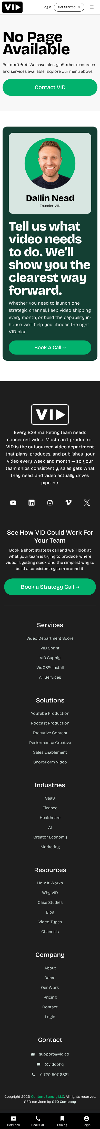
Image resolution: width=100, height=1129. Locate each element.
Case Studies (50, 902)
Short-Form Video (50, 762)
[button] (92, 7)
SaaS (50, 798)
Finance (50, 807)
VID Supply (50, 657)
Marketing (50, 846)
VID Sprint (50, 648)
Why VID (50, 892)
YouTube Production (50, 713)
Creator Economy (50, 837)
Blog (50, 912)
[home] (12, 7)
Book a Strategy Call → (50, 587)
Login (47, 7)
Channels (50, 931)
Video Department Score (50, 638)
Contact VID (50, 87)
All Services (50, 677)
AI (50, 827)
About (50, 968)
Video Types (50, 921)
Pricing (50, 997)
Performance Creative (50, 742)
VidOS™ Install (50, 667)
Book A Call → (50, 347)
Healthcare (50, 817)
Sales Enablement (50, 752)
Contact (50, 1006)
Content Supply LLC (47, 1096)
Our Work (50, 987)
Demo (50, 977)
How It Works (50, 883)
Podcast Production (50, 723)
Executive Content (50, 732)
